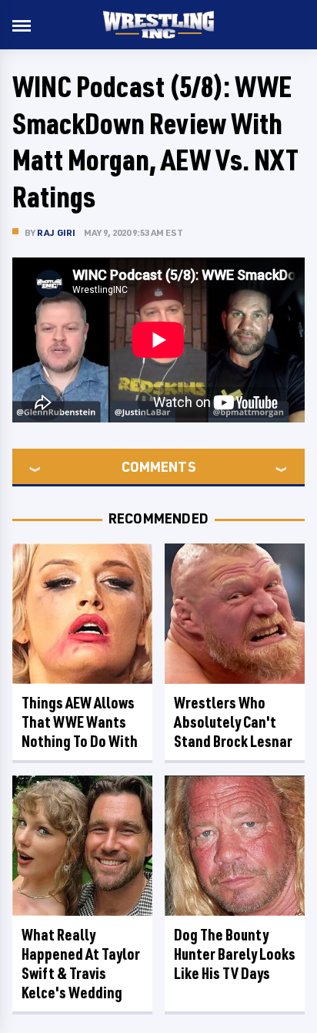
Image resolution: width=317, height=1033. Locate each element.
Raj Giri (56, 232)
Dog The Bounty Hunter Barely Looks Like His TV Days (234, 954)
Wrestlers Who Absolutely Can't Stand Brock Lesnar (233, 722)
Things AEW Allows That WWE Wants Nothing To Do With (80, 722)
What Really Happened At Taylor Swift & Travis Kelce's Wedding (81, 963)
